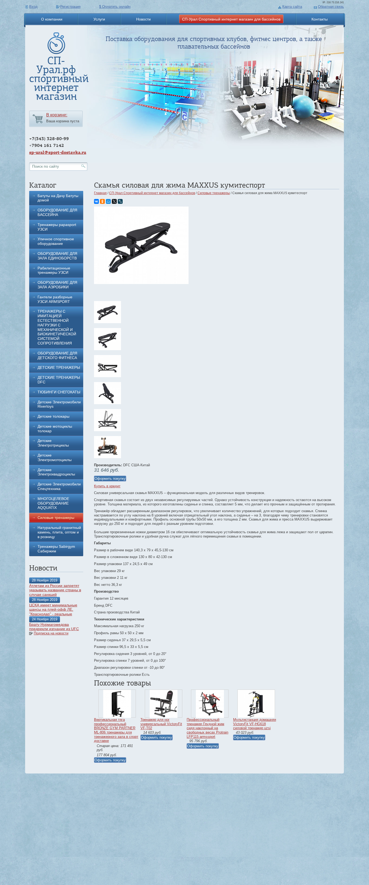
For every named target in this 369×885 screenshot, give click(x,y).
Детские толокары (53, 416)
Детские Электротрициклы (53, 442)
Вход (33, 7)
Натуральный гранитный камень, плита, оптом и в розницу (59, 532)
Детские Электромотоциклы (55, 457)
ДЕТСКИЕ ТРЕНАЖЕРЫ (59, 367)
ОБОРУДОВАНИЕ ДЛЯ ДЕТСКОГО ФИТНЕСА (57, 355)
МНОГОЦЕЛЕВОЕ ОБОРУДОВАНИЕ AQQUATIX (53, 503)
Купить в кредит (107, 486)
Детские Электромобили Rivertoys (59, 404)
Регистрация (70, 7)
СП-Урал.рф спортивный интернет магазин (59, 78)
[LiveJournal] (120, 201)
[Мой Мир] (108, 201)
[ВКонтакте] (96, 201)
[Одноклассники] (102, 201)
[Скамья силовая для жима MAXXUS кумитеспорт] (141, 283)
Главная (100, 193)
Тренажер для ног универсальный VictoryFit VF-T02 (161, 724)
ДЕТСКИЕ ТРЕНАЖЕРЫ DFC (59, 379)
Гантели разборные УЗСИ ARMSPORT (55, 299)
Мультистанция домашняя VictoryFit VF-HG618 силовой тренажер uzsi (254, 724)
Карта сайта (292, 7)
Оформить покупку (110, 479)
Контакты (319, 19)
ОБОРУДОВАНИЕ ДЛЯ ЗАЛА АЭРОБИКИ (57, 284)
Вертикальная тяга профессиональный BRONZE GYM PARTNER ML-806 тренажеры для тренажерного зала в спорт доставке (116, 730)
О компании (51, 19)
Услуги (99, 19)
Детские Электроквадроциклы (56, 472)
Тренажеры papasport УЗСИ (57, 226)
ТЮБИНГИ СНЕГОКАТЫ (59, 392)
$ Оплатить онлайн (114, 7)
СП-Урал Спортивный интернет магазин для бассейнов (231, 19)
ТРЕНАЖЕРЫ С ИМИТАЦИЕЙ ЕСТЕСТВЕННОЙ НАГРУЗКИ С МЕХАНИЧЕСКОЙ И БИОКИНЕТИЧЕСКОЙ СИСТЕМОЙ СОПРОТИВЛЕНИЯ (57, 327)
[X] (114, 201)
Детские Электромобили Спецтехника (59, 486)
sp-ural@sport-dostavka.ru (57, 152)
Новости (143, 19)
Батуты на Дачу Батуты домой (58, 198)
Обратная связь (331, 7)
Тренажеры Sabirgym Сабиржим (56, 548)
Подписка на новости (51, 633)
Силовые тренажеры (56, 517)
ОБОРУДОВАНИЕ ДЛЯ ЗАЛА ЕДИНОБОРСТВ (57, 255)
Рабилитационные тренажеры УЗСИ (54, 270)
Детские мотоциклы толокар (55, 428)
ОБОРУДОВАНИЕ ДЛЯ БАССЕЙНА (57, 212)
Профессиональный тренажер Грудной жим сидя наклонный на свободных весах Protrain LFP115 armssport (207, 728)
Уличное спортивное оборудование (56, 241)
